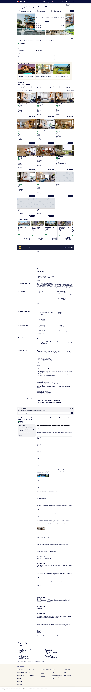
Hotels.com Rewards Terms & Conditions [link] (56, 678)
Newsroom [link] (42, 673)
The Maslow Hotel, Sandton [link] (49, 649)
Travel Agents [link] (42, 677)
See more (38, 280)
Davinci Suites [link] (21, 655)
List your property (58, 1)
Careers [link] (65, 672)
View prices (32, 116)
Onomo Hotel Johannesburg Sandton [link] (51, 657)
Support (63, 1)
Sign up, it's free (70, 247)
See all (19, 53)
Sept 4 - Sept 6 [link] (52, 87)
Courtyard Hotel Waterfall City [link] (50, 648)
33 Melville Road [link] (48, 655)
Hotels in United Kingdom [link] (20, 675)
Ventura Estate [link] (21, 652)
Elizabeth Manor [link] (21, 657)
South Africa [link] (21, 661)
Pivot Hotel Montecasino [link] (49, 656)
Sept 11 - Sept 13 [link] (67, 87)
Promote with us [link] (43, 676)
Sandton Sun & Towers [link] (49, 654)
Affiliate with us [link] (43, 671)
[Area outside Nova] (43, 475)
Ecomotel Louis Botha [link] (48, 650)
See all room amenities (40, 333)
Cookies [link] (53, 673)
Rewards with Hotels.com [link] (67, 675)
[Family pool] (39, 475)
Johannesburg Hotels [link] (30, 661)
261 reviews (20, 422)
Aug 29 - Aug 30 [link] (23, 87)
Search (72, 11)
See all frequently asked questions (42, 403)
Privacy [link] (53, 672)
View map (38, 268)
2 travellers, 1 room (57, 11)
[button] (38, 19)
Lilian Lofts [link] (47, 651)
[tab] (20, 645)
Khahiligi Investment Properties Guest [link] (51, 652)
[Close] (89, 689)
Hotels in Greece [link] (19, 684)
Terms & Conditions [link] (55, 670)
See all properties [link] (22, 4)
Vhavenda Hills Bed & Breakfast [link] (24, 658)
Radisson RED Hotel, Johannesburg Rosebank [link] (26, 649)
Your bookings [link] (31, 670)
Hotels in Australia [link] (19, 670)
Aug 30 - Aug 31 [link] (38, 87)
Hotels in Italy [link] (19, 678)
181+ (71, 33)
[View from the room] (47, 475)
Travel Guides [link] (66, 673)
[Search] (72, 413)
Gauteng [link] (25, 661)
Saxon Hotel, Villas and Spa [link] (23, 654)
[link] (71, 4)
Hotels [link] (18, 661)
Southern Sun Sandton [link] (22, 650)
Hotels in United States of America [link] (22, 672)
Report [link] (21, 435)
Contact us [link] (30, 673)
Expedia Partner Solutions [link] (44, 674)
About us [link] (65, 670)
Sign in (73, 1)
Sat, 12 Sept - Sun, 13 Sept (41, 11)
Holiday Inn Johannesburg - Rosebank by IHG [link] (52, 653)
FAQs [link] (29, 672)
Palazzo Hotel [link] (21, 651)
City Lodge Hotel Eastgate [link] (23, 648)
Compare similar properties (46, 241)
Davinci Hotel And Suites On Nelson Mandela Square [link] (27, 653)
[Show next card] (73, 230)
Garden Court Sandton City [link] (23, 656)
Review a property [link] (31, 675)
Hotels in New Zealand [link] (20, 673)
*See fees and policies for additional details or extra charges (45, 306)
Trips (67, 1)
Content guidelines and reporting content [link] (57, 675)
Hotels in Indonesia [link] (19, 681)
